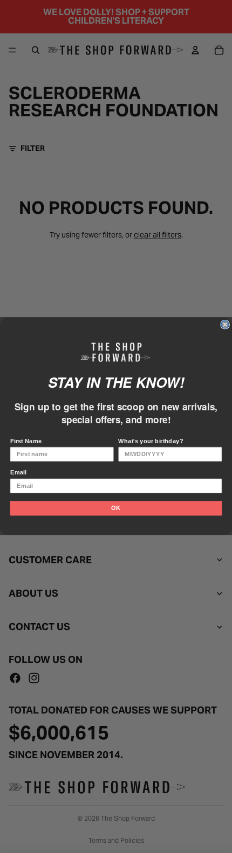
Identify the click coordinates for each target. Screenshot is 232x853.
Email (18, 473)
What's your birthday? (150, 441)
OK (115, 508)
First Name (26, 441)
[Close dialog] (225, 324)
